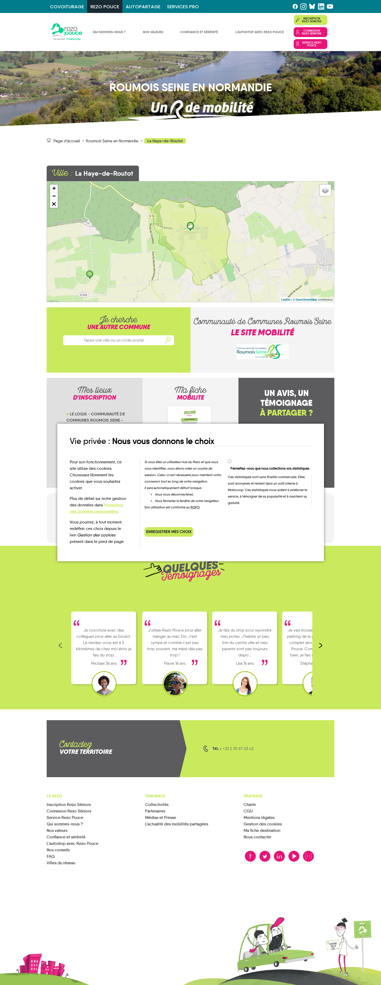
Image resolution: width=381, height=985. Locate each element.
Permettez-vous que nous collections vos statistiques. (270, 468)
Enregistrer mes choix (169, 531)
